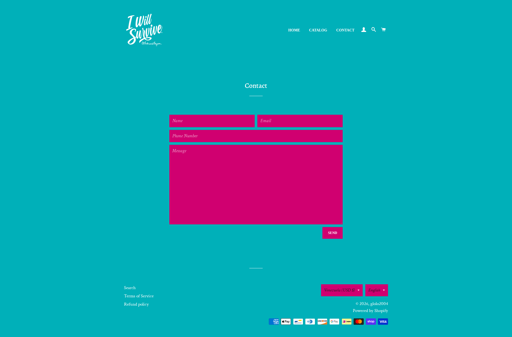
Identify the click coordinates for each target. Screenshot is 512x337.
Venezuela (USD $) (339, 290)
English (374, 290)
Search (130, 288)
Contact (345, 30)
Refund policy (136, 304)
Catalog (318, 30)
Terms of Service (139, 296)
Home (294, 30)
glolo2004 (379, 304)
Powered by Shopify (370, 311)
